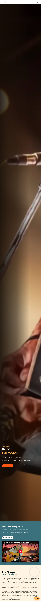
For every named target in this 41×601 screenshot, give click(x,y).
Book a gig (8, 465)
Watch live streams (19, 465)
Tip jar (37, 598)
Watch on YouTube (8, 537)
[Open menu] (38, 2)
